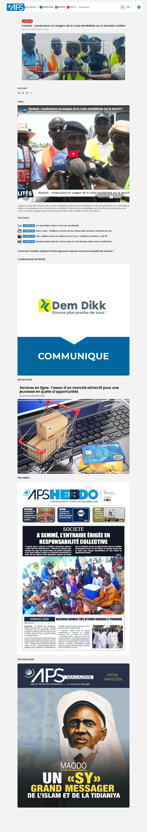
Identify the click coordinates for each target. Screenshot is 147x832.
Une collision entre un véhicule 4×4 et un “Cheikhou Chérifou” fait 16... (72, 236)
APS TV (73, 7)
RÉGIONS (61, 7)
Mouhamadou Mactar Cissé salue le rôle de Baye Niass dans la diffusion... (74, 241)
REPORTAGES (48, 7)
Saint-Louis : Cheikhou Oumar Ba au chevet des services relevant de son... (74, 230)
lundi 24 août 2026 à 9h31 (33, 396)
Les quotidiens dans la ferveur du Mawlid (57, 225)
